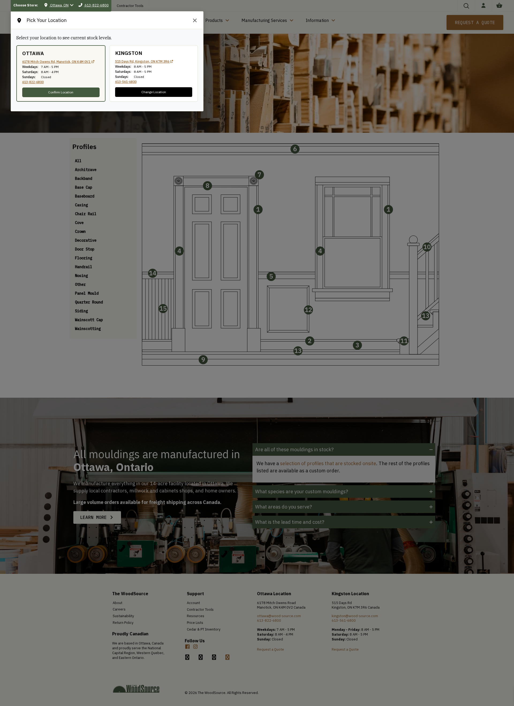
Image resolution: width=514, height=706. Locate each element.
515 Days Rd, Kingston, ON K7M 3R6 (142, 61)
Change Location (153, 92)
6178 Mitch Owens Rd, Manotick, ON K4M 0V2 (56, 62)
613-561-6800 (126, 82)
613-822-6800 (33, 82)
